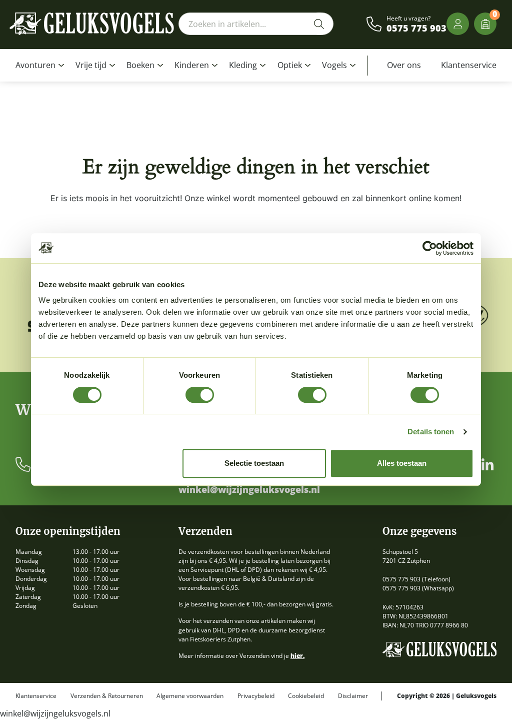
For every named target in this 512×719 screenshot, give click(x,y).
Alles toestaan (401, 463)
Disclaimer (353, 695)
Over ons (404, 65)
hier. (297, 655)
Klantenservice (468, 65)
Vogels (334, 65)
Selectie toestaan (254, 463)
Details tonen (431, 431)
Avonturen (36, 65)
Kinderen (191, 65)
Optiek (290, 65)
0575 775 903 (416, 28)
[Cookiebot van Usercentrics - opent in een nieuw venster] (430, 248)
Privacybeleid (256, 695)
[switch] (200, 395)
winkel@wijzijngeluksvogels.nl (249, 489)
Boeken (140, 65)
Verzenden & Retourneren (106, 695)
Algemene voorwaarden (190, 695)
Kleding (243, 65)
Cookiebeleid (306, 695)
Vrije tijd (91, 65)
